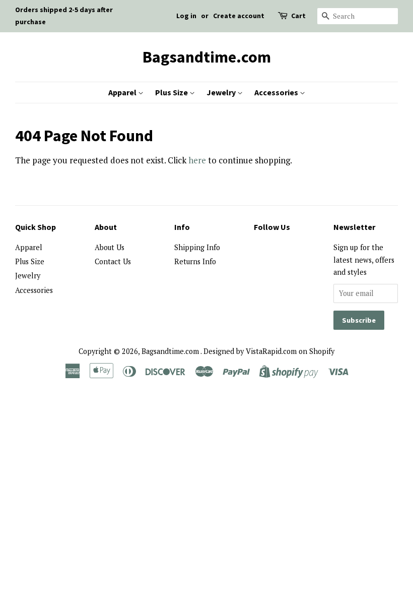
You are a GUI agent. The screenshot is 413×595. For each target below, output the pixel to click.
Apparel (123, 92)
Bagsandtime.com (207, 57)
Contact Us (113, 261)
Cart (298, 15)
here (197, 160)
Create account (238, 15)
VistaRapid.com (271, 351)
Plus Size (172, 92)
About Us (109, 247)
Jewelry (221, 92)
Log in (186, 15)
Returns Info (195, 261)
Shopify (321, 351)
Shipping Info (197, 247)
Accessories (277, 92)
